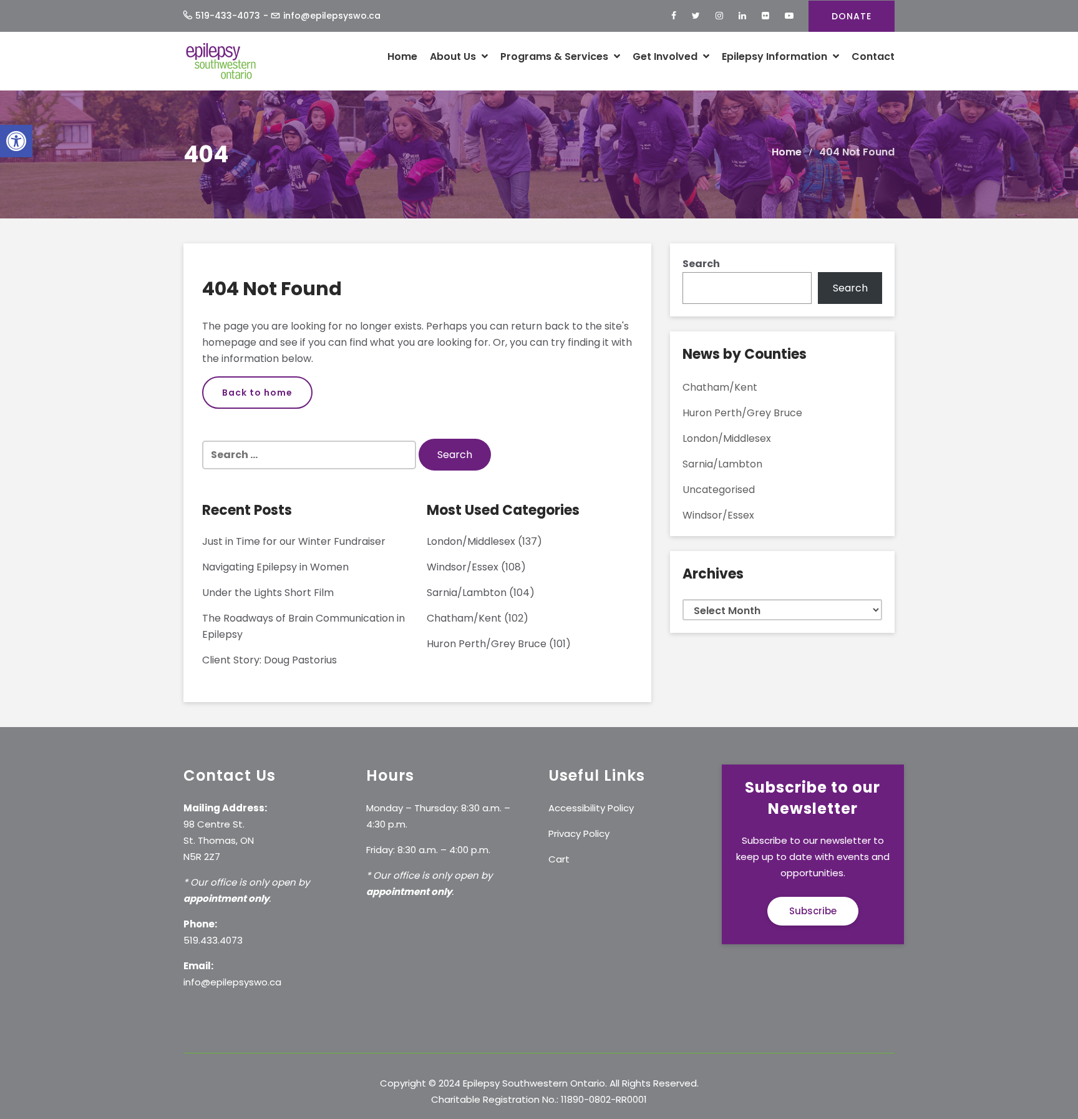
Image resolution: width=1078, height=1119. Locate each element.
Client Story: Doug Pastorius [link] (269, 660)
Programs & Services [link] (555, 56)
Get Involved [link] (666, 56)
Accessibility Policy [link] (591, 807)
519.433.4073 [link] (213, 940)
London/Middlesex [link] (471, 541)
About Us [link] (454, 56)
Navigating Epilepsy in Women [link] (275, 567)
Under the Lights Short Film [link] (268, 592)
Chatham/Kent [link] (464, 618)
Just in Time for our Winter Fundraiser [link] (294, 541)
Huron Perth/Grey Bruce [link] (486, 644)
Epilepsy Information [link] (776, 56)
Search (701, 264)
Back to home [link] (257, 392)
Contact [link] (873, 56)
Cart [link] (559, 859)
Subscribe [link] (813, 910)
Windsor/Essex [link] (462, 567)
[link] (16, 141)
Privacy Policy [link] (578, 833)
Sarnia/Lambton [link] (467, 592)
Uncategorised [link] (718, 489)
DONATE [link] (852, 16)
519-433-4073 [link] (227, 15)
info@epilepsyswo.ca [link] (332, 15)
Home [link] (402, 56)
